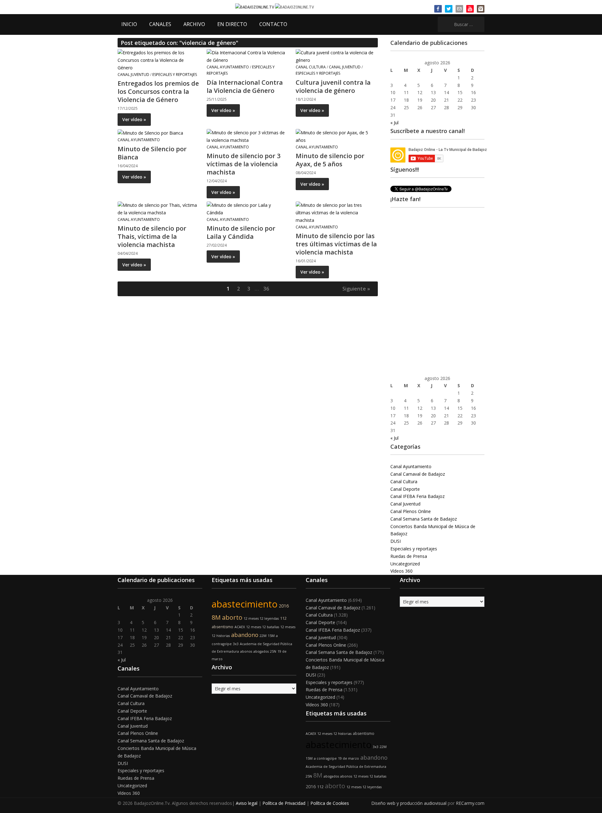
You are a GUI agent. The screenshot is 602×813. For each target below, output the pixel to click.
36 (266, 288)
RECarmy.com (470, 803)
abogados (261, 651)
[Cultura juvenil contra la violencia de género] (336, 56)
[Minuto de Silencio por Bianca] (150, 133)
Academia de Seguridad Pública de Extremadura (346, 766)
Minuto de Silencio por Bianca (152, 153)
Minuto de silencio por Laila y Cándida (241, 232)
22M (263, 636)
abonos (246, 651)
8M (216, 617)
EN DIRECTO (232, 24)
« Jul (394, 123)
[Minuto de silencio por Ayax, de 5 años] (336, 136)
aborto (232, 617)
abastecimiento (244, 604)
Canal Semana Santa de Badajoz (423, 519)
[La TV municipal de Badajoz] (255, 6)
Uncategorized (405, 564)
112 (283, 618)
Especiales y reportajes (174, 74)
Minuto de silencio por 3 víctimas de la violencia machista (243, 164)
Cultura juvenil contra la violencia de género (333, 86)
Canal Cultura (311, 67)
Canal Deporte (405, 489)
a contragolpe (325, 758)
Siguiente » (356, 288)
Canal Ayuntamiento (228, 67)
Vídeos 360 (401, 571)
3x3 (236, 644)
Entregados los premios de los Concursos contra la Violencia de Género (158, 91)
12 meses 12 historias (334, 733)
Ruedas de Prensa (408, 556)
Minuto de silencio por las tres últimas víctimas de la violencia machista (336, 244)
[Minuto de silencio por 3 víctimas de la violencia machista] (247, 136)
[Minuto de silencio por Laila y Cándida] (247, 208)
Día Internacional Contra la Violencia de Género (245, 86)
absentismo (222, 626)
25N (273, 651)
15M (271, 636)
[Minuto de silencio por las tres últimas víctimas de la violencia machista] (336, 212)
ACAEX (240, 627)
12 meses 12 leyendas (261, 618)
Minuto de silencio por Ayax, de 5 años (330, 160)
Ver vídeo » (134, 119)
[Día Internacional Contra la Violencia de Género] (247, 56)
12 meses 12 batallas (262, 627)
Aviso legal (246, 803)
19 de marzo (348, 758)
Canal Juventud (133, 74)
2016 (284, 606)
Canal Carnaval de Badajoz (417, 474)
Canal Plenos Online (410, 511)
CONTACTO (273, 24)
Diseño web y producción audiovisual (408, 803)
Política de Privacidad (283, 803)
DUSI (395, 541)
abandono (244, 635)
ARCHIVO (194, 24)
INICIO (129, 24)
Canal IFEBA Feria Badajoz (417, 496)
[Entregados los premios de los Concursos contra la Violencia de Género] (158, 60)
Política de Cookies (329, 803)
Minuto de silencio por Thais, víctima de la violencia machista (152, 236)
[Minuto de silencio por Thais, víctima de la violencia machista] (158, 208)
